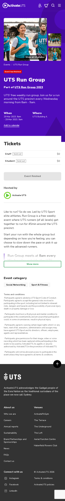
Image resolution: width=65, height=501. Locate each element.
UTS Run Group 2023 (29, 87)
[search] (53, 5)
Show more (32, 264)
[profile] (40, 5)
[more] (59, 5)
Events (7, 64)
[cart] (46, 5)
